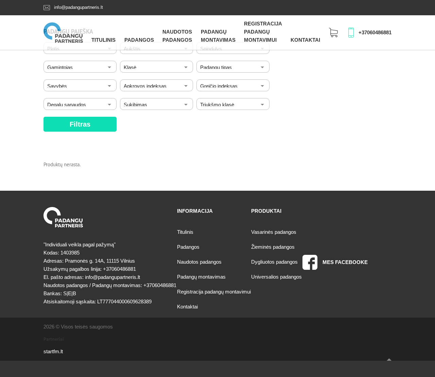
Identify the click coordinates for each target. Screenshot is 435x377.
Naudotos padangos (199, 262)
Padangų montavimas (201, 277)
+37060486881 (375, 32)
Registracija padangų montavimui (263, 32)
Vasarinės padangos (273, 232)
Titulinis (103, 40)
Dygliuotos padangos (274, 262)
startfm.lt (53, 351)
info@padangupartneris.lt (78, 7)
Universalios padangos (276, 277)
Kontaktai (305, 40)
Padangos (139, 40)
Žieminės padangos (273, 247)
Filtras (80, 124)
